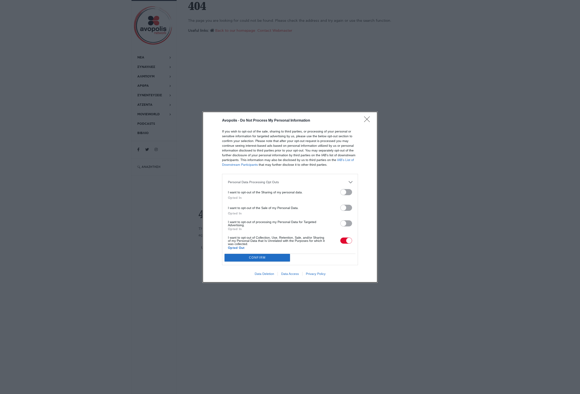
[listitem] (290, 182)
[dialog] (290, 197)
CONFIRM (257, 257)
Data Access (290, 274)
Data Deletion (264, 274)
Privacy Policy (316, 274)
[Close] (368, 120)
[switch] (346, 192)
